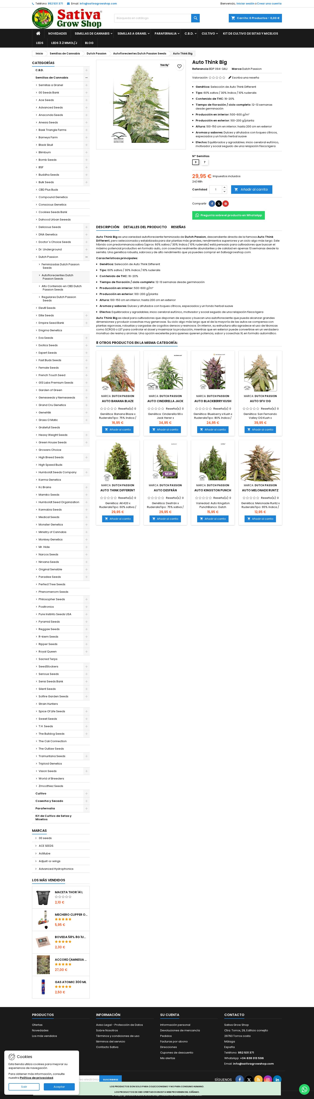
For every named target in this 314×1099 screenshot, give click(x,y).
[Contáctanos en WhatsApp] (304, 1089)
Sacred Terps (48, 659)
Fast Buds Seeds (50, 360)
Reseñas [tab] (178, 227)
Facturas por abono (174, 1041)
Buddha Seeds (49, 175)
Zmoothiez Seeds (51, 786)
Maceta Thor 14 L (69, 892)
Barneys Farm (48, 137)
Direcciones (168, 1047)
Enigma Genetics (50, 330)
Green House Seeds (53, 442)
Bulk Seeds (46, 182)
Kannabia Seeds (50, 510)
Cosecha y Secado (49, 801)
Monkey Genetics (51, 539)
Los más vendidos (48, 880)
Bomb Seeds (48, 160)
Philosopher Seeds (52, 599)
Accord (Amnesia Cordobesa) (71, 959)
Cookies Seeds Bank (53, 212)
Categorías (43, 62)
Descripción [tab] (107, 227)
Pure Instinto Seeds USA (55, 614)
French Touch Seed (52, 375)
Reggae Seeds (49, 629)
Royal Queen (48, 651)
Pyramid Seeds (49, 622)
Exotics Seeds (48, 345)
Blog (89, 43)
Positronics (46, 607)
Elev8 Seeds (47, 308)
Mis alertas (167, 1058)
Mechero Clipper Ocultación (71, 914)
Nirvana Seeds (49, 562)
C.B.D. (189, 33)
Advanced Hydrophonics (55, 869)
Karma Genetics (50, 480)
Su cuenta (169, 1014)
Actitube (44, 853)
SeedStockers (48, 666)
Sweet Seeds (48, 719)
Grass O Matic (48, 420)
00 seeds (45, 838)
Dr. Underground (50, 249)
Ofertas (37, 1025)
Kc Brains (45, 487)
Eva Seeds (46, 338)
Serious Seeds (49, 674)
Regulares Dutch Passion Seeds (59, 298)
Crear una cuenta (269, 3)
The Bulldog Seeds (52, 734)
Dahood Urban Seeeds (55, 219)
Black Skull (46, 145)
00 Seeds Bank (49, 92)
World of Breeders (51, 778)
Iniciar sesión (245, 3)
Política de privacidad (36, 1078)
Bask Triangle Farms (52, 130)
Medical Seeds (49, 517)
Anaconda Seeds (51, 115)
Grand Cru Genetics (52, 405)
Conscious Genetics (52, 205)
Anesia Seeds (48, 122)
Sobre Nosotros (107, 1030)
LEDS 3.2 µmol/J (64, 43)
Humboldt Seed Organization (59, 502)
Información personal (175, 1025)
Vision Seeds (48, 771)
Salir (24, 1087)
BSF (41, 167)
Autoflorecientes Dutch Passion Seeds (57, 277)
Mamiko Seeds (49, 495)
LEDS (39, 43)
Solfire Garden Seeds (53, 696)
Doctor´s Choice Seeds (55, 242)
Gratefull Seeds (49, 427)
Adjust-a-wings (49, 861)
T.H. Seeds (46, 726)
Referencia (200, 69)
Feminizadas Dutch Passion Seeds (60, 266)
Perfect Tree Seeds (52, 584)
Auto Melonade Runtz (260, 490)
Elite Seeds (46, 315)
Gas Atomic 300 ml (71, 982)
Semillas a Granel (132, 33)
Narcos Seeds (48, 554)
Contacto (234, 1014)
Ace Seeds (46, 100)
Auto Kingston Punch (212, 490)
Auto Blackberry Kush (212, 401)
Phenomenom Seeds (53, 592)
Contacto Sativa (107, 1047)
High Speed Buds (50, 465)
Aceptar (59, 1087)
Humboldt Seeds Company (57, 472)
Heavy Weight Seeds (53, 435)
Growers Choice (50, 450)
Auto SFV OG (260, 401)
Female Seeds (49, 368)
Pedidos (166, 1036)
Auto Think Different (117, 490)
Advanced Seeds (51, 107)
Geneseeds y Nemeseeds (57, 398)
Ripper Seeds (48, 644)
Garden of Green (50, 390)
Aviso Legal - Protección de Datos (119, 1025)
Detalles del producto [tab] (145, 227)
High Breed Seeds (51, 457)
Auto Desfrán (165, 490)
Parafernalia (166, 33)
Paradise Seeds (50, 577)
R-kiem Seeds (48, 637)
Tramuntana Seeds (52, 756)
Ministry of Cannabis (52, 532)
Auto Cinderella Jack (165, 401)
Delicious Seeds (50, 227)
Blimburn (45, 152)
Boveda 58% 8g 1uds (71, 937)
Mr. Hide (44, 547)
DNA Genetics (48, 234)
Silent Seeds (47, 689)
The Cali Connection (53, 741)
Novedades (57, 33)
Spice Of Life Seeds (52, 711)
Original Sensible (50, 569)
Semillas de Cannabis (92, 33)
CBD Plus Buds (48, 190)
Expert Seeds (48, 353)
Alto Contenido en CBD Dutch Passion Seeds (62, 288)
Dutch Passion (48, 257)
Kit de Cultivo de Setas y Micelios (250, 33)
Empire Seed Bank (51, 323)
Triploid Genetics (50, 764)
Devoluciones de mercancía (180, 1030)
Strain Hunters (48, 704)
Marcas (39, 830)
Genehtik (45, 412)
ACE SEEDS (45, 846)
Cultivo (208, 33)
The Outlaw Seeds (51, 749)
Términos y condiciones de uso (117, 1036)
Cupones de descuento (176, 1053)
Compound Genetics (53, 197)
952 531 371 (55, 3)
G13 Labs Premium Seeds (56, 383)
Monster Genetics (51, 524)
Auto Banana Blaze (118, 401)
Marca (237, 69)
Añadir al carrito (251, 189)
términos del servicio (110, 1041)
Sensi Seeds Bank (51, 681)
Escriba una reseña (245, 78)
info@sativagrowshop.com (98, 3)
